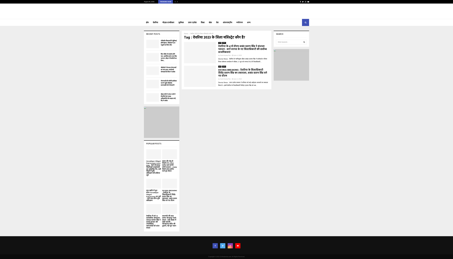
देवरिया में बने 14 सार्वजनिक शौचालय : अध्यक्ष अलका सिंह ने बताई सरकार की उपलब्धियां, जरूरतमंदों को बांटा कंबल (153, 222)
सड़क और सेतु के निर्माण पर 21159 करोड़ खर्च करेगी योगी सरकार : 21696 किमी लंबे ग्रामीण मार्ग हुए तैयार (169, 166)
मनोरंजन (239, 22)
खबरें (220, 43)
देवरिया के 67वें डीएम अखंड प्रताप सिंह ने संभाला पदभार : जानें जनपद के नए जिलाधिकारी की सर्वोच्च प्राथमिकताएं (242, 49)
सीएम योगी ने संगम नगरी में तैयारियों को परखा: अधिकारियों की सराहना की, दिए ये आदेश (168, 97)
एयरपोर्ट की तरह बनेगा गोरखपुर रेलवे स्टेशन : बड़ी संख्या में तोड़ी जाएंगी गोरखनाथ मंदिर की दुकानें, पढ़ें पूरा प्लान (169, 221)
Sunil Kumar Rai (225, 55)
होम (147, 22)
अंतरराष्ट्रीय (227, 22)
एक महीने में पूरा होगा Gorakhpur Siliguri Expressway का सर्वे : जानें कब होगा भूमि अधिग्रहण (153, 195)
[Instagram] (230, 245)
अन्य (248, 22)
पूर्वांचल (181, 22)
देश (217, 22)
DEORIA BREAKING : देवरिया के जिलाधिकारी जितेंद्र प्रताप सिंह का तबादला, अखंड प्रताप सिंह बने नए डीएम (242, 73)
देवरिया (155, 22)
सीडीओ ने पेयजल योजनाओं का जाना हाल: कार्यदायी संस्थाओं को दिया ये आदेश (168, 69)
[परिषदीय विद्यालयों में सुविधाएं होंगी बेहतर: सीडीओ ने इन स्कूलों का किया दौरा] (152, 44)
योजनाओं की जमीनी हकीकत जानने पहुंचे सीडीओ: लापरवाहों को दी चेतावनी (169, 82)
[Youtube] (237, 245)
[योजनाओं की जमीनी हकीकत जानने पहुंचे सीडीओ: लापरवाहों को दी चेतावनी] (152, 84)
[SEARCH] (304, 42)
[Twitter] (222, 245)
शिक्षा (203, 22)
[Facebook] (215, 245)
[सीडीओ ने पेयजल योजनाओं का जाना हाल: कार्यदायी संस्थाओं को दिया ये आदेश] (152, 70)
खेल (210, 22)
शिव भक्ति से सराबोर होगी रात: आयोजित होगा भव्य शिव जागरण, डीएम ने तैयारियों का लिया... (169, 57)
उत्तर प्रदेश (192, 22)
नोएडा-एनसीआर (168, 22)
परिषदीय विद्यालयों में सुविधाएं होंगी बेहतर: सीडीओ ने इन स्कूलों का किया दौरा (169, 42)
